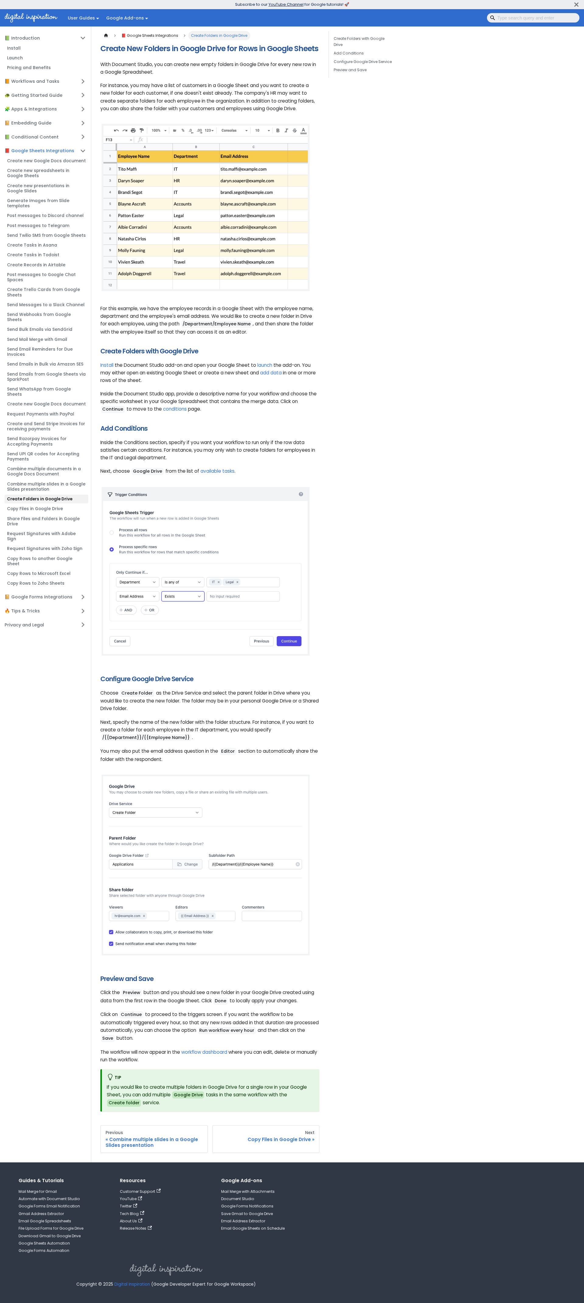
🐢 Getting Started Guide (33, 95)
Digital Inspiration (132, 1284)
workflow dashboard (204, 1052)
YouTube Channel (286, 4)
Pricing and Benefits (29, 68)
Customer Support (137, 1191)
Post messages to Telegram (38, 226)
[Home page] (105, 35)
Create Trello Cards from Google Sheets (43, 292)
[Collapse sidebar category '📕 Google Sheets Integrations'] (83, 150)
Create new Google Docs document (46, 161)
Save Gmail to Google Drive (247, 1213)
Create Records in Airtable (36, 265)
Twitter (126, 1206)
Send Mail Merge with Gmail (37, 339)
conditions (175, 409)
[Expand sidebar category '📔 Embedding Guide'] (83, 123)
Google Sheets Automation (44, 1243)
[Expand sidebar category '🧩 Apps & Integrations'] (83, 109)
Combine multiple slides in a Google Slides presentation (46, 486)
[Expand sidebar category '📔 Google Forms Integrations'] (83, 596)
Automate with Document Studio (49, 1198)
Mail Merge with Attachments (248, 1191)
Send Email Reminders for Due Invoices (40, 351)
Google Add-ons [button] (125, 18)
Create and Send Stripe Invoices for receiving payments (46, 426)
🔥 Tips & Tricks (22, 611)
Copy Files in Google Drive (35, 509)
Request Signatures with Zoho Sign (44, 549)
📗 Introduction (22, 38)
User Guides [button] (81, 18)
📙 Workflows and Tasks (32, 81)
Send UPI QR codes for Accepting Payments (43, 456)
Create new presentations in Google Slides (38, 188)
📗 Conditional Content (32, 137)
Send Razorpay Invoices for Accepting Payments (37, 441)
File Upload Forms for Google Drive (51, 1228)
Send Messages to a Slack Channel (46, 305)
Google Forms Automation (44, 1250)
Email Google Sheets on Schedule (253, 1228)
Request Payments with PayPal (40, 414)
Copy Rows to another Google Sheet (39, 561)
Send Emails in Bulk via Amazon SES (45, 364)
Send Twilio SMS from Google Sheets (46, 235)
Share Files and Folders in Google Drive (43, 521)
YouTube (128, 1198)
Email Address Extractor (243, 1221)
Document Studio (237, 1198)
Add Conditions (349, 53)
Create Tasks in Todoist (33, 255)
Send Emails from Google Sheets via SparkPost (46, 376)
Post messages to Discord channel (45, 216)
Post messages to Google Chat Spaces (41, 277)
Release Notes (133, 1228)
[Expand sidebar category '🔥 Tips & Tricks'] (83, 610)
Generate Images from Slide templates (38, 203)
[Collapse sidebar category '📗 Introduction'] (83, 38)
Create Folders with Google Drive (359, 41)
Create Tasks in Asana (32, 245)
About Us (128, 1221)
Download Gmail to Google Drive (50, 1235)
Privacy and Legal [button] (24, 625)
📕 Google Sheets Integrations (39, 151)
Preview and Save (350, 69)
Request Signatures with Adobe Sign (41, 536)
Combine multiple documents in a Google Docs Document (44, 471)
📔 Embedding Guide (28, 123)
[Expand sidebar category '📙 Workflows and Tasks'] (83, 81)
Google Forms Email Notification (49, 1206)
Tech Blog (129, 1213)
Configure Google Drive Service (363, 61)
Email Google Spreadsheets (45, 1221)
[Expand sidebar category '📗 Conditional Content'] (83, 136)
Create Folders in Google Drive (39, 499)
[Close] (576, 4)
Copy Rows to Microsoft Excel (39, 573)
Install (14, 48)
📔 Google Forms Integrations (38, 597)
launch (264, 365)
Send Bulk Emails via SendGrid (39, 329)
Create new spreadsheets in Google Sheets (38, 173)
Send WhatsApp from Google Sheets (39, 391)
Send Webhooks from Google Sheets (39, 317)
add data (271, 373)
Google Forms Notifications (247, 1206)
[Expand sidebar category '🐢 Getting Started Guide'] (83, 95)
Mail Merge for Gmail (38, 1191)
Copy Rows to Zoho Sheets (35, 583)
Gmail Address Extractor (41, 1213)
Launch (15, 58)
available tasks (217, 471)
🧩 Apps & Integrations (31, 109)
